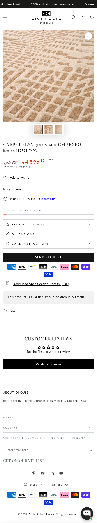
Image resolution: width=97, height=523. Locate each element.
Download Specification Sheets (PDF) (41, 284)
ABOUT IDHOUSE (16, 392)
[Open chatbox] (87, 513)
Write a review (48, 364)
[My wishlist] (82, 17)
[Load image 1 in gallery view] (38, 129)
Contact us (47, 199)
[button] (73, 17)
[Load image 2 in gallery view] (48, 129)
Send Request (48, 257)
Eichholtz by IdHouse (41, 514)
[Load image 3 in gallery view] (58, 129)
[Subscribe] (91, 450)
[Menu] (5, 17)
